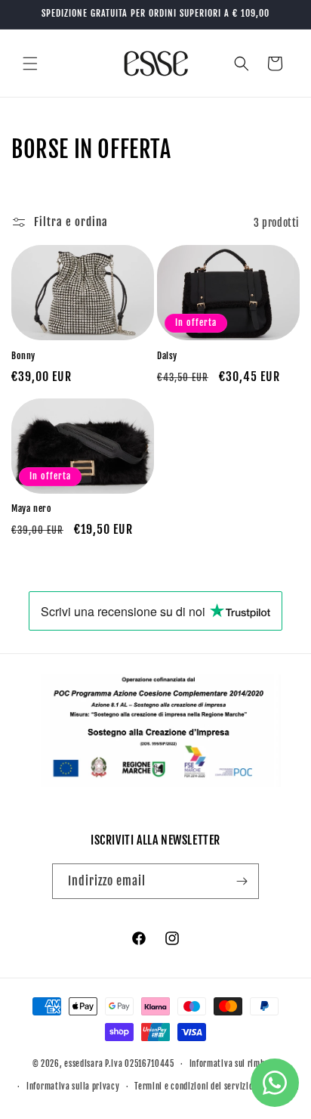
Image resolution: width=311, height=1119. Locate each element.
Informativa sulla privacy (73, 1086)
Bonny (23, 355)
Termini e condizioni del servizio (193, 1086)
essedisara (83, 1064)
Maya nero (31, 508)
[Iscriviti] (241, 881)
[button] (30, 63)
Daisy (167, 355)
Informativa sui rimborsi (234, 1064)
